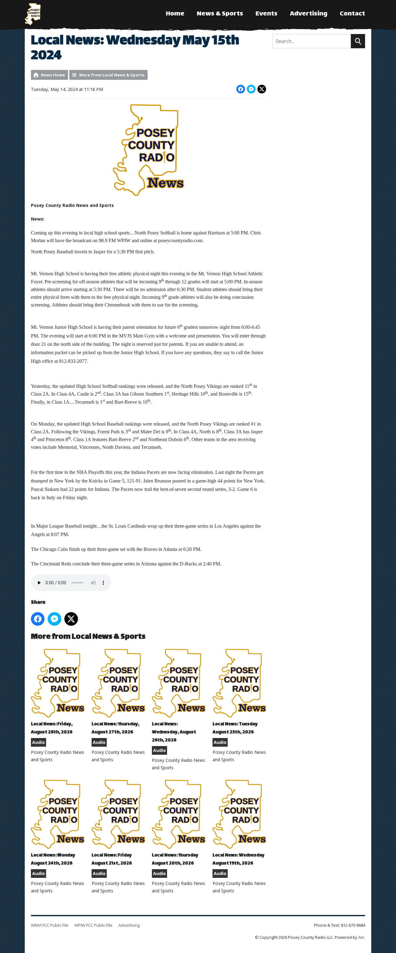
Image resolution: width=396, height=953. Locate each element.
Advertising (308, 14)
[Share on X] (261, 89)
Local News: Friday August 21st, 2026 (112, 859)
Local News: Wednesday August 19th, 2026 (239, 859)
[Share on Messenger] (251, 89)
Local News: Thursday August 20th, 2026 (175, 859)
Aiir (361, 937)
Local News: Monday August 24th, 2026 (53, 859)
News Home (53, 75)
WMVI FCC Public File (49, 925)
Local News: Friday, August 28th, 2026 (52, 728)
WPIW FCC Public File (93, 925)
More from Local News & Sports (111, 75)
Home (175, 14)
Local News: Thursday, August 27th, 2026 (116, 728)
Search (358, 41)
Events (267, 14)
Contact (352, 14)
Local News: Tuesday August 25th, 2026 (235, 728)
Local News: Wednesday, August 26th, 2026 (174, 732)
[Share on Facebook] (240, 89)
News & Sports (220, 14)
